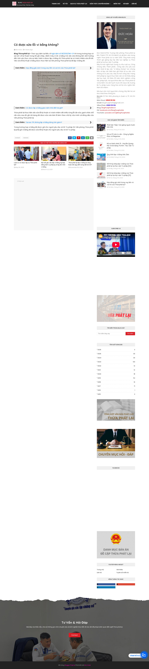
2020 (116, 374)
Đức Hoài (18, 50)
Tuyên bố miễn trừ (122, 573)
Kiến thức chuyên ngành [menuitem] (99, 4)
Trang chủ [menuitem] (56, 4)
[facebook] (106, 584)
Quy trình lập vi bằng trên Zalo (118, 154)
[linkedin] (106, 587)
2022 (116, 366)
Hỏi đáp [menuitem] (126, 4)
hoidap (17, 138)
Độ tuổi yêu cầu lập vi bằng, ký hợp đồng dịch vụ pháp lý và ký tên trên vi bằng (53, 165)
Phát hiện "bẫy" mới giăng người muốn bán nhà (121, 126)
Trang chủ (100, 570)
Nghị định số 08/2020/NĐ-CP (62, 53)
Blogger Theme (70, 665)
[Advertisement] (54, 27)
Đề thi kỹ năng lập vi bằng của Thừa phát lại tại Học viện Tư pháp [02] (120, 165)
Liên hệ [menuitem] (134, 4)
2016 (116, 390)
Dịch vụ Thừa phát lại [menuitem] (78, 4)
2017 (116, 386)
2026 (116, 350)
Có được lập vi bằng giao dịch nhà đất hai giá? (44, 108)
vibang (25, 138)
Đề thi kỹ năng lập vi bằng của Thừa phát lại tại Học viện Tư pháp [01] (120, 174)
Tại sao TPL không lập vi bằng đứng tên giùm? (44, 122)
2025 (116, 354)
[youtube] (125, 584)
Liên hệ (99, 573)
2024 (116, 358)
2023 (116, 362)
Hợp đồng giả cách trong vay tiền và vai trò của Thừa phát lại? (50, 68)
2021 (116, 370)
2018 (116, 382)
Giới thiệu (119, 570)
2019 (116, 378)
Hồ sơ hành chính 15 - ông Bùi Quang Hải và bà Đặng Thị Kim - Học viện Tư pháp (120, 146)
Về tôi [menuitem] (65, 4)
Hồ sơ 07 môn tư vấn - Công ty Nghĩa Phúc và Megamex (120, 135)
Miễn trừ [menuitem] (117, 4)
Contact (74, 635)
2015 (116, 394)
